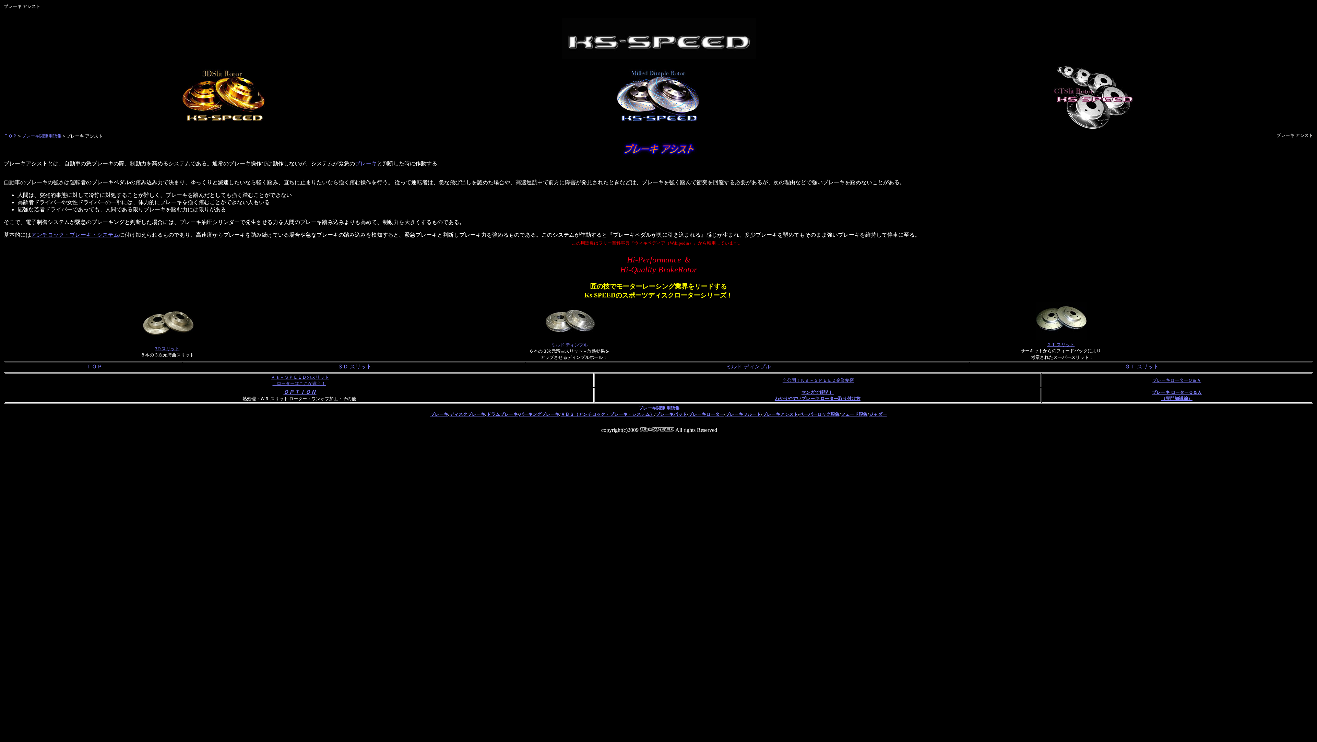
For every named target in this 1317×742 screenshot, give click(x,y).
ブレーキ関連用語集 (42, 136)
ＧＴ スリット (1061, 344)
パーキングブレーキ (539, 414)
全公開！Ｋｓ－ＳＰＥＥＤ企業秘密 (818, 380)
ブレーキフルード (743, 414)
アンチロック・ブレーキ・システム (75, 235)
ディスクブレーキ (467, 414)
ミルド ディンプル (569, 345)
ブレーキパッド (671, 414)
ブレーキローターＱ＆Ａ (1176, 380)
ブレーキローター (706, 414)
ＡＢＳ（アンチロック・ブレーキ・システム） (607, 414)
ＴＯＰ (10, 136)
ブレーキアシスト (780, 414)
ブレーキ (366, 163)
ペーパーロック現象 (819, 414)
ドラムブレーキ (502, 414)
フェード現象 (854, 414)
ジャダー (878, 414)
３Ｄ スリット (354, 366)
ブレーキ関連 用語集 (659, 408)
